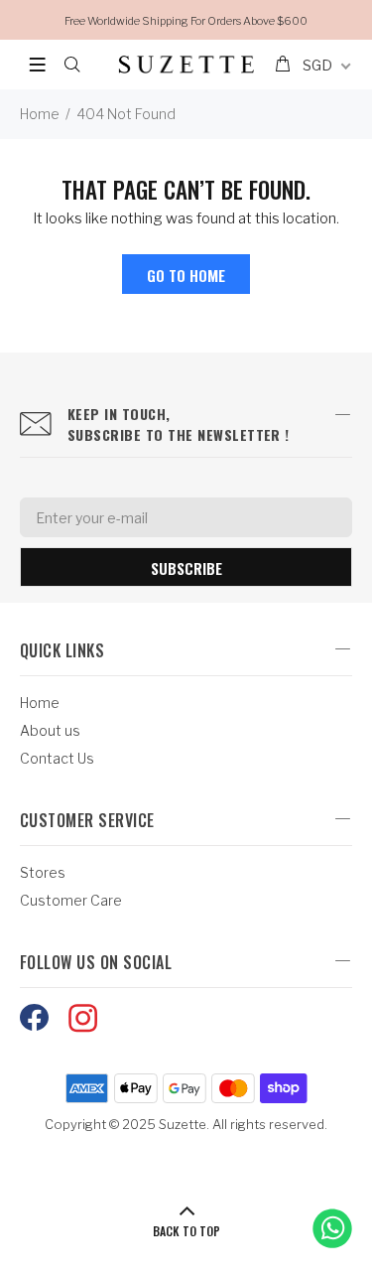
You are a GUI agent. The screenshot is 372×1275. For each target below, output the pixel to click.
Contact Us (57, 758)
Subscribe (186, 568)
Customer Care (71, 900)
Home (40, 113)
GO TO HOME (186, 275)
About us (50, 730)
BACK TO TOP (186, 1230)
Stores (42, 872)
